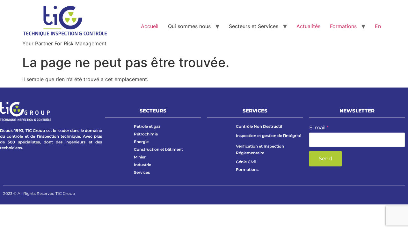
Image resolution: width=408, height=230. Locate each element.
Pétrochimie (146, 134)
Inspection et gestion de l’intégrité (268, 135)
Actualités (308, 26)
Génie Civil (246, 161)
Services (142, 172)
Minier (140, 157)
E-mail (319, 128)
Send (325, 159)
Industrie (142, 164)
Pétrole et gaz (147, 126)
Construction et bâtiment (158, 149)
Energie (141, 141)
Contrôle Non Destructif (259, 126)
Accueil (149, 26)
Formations (343, 26)
